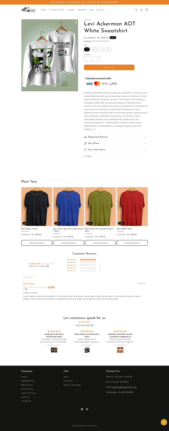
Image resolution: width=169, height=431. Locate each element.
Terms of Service (28, 393)
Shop (66, 377)
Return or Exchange (72, 385)
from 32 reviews (83, 325)
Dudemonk (80, 426)
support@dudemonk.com (124, 387)
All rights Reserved (91, 426)
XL (108, 49)
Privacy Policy (27, 389)
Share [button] (89, 156)
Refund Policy (27, 385)
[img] (28, 283)
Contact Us (26, 401)
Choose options (36, 243)
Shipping (87, 41)
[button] (136, 9)
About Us (25, 397)
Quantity (87, 54)
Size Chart (68, 381)
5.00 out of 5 (48, 263)
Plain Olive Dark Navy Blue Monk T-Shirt (68, 230)
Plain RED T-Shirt (125, 229)
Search (24, 377)
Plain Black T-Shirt (29, 229)
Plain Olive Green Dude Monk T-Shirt (99, 230)
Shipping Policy (28, 381)
